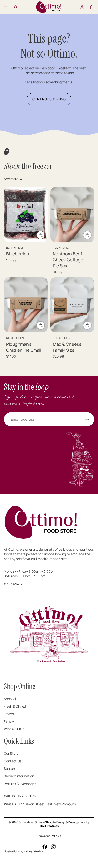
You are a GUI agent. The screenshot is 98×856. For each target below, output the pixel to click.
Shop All (10, 699)
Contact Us (12, 761)
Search (9, 768)
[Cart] (92, 7)
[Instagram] (53, 847)
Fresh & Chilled (15, 706)
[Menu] (5, 7)
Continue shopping (49, 99)
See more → (13, 179)
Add (44, 235)
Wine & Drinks (14, 729)
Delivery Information (19, 776)
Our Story (11, 753)
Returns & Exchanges (20, 783)
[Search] (15, 7)
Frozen (9, 714)
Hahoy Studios (34, 851)
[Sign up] (87, 419)
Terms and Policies (49, 836)
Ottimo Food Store (30, 822)
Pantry (9, 721)
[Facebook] (45, 847)
